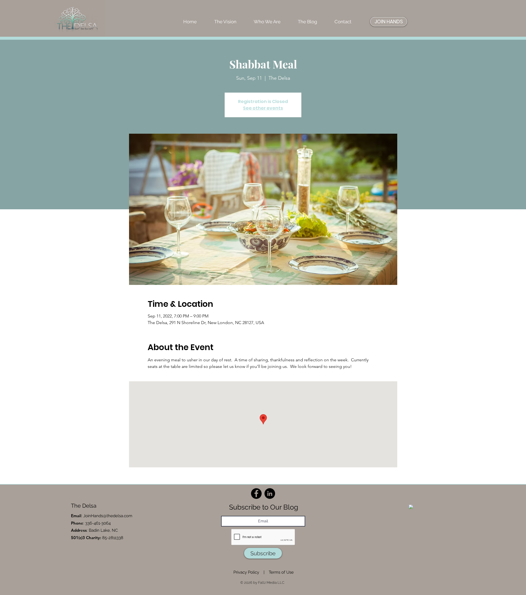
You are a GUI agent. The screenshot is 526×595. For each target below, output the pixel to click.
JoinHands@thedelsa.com (107, 515)
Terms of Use (281, 572)
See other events (263, 108)
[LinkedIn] (269, 493)
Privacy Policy (246, 572)
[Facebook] (256, 493)
